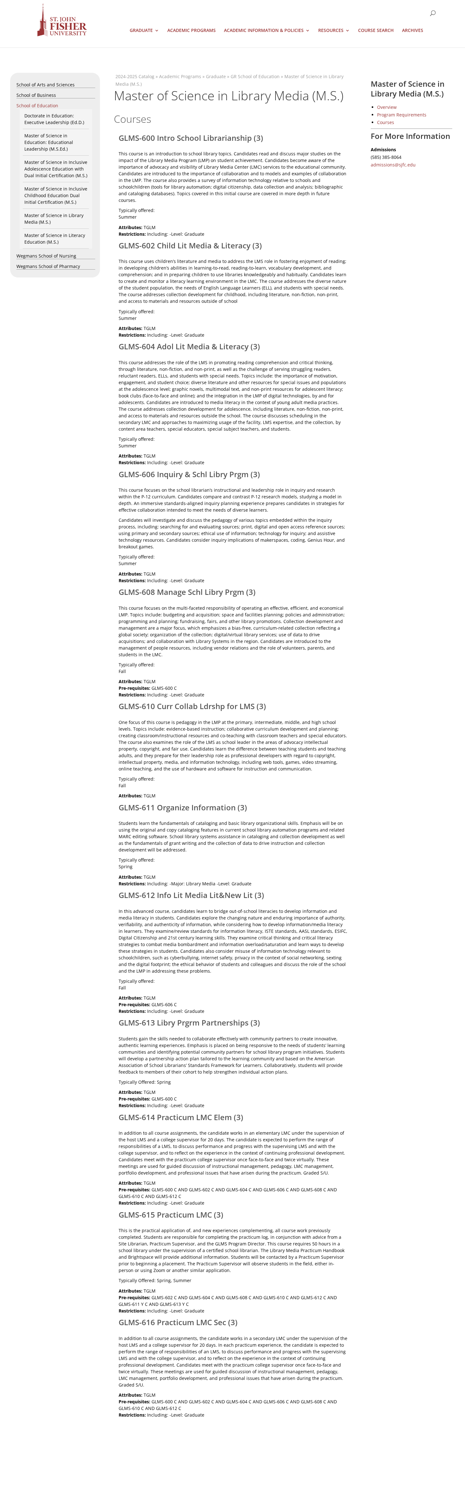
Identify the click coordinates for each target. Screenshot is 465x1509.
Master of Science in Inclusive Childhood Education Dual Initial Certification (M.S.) (55, 195)
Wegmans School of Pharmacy (48, 266)
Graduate (141, 30)
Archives (412, 30)
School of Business (36, 95)
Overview (387, 107)
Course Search (376, 30)
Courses (385, 122)
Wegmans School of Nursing (46, 256)
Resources (331, 30)
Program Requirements (401, 115)
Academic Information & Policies (264, 30)
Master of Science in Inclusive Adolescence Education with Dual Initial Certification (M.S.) (55, 168)
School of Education (37, 106)
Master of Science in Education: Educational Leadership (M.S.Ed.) (48, 142)
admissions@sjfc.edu (393, 165)
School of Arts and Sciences (45, 85)
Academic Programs (191, 30)
